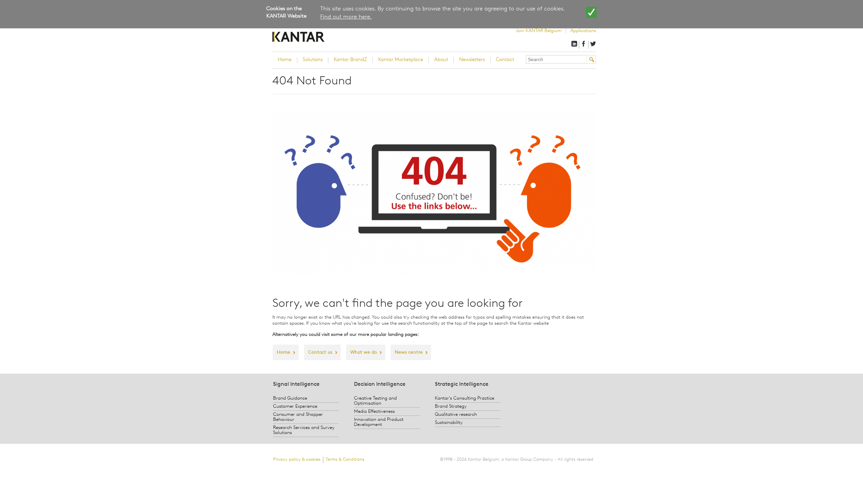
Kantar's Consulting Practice (464, 398)
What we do (363, 352)
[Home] (315, 36)
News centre (409, 352)
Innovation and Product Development (379, 422)
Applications (583, 30)
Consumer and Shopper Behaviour (298, 417)
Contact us (320, 352)
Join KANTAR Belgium (539, 30)
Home (285, 59)
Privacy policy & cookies (297, 459)
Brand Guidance (290, 398)
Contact (505, 59)
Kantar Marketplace (400, 59)
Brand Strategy (451, 406)
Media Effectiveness (374, 411)
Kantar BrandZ (350, 59)
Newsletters (472, 59)
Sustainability (449, 422)
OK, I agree (591, 12)
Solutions (313, 59)
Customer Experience (295, 406)
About (441, 59)
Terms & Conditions (345, 459)
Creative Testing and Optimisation (375, 401)
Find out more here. (346, 17)
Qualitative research (456, 414)
